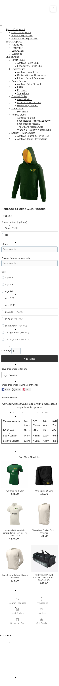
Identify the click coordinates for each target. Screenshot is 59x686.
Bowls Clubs (18, 60)
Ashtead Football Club (29, 102)
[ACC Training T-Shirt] (14, 474)
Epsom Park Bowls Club (27, 260)
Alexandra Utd (23, 451)
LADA (20, 382)
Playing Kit (16, 138)
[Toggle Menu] (1, 32)
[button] (11, 375)
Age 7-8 (9, 291)
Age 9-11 (9, 298)
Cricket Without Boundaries (31, 75)
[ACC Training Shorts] (44, 474)
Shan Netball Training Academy (34, 120)
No (6, 234)
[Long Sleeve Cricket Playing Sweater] (14, 558)
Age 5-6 (9, 284)
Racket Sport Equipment (24, 38)
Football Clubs (19, 96)
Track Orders (17, 613)
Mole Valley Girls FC (27, 105)
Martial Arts (17, 108)
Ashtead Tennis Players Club (28, 677)
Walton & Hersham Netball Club (34, 130)
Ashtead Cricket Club (28, 72)
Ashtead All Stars (26, 117)
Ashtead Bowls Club (25, 242)
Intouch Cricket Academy (30, 78)
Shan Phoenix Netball (26, 590)
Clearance (16, 53)
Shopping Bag (17, 623)
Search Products (17, 603)
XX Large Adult (17, 339)
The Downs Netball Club (30, 126)
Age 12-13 (10, 305)
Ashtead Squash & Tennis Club (29, 660)
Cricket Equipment (21, 32)
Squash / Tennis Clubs (20, 642)
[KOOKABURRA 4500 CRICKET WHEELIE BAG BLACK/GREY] (44, 558)
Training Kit (17, 47)
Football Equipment (22, 35)
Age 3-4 (9, 277)
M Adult (14, 318)
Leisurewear (17, 50)
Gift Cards (41, 623)
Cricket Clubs (18, 69)
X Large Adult (17, 332)
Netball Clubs (18, 114)
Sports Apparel (12, 121)
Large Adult (16, 325)
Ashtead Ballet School (26, 364)
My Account (42, 603)
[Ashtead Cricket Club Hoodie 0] (29, 174)
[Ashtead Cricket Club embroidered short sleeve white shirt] (14, 513)
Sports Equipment (15, 29)
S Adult (14, 312)
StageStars (21, 416)
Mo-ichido (22, 111)
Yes (11, 228)
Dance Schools (17, 347)
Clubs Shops (12, 57)
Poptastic (20, 399)
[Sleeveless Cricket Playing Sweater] (44, 513)
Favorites (41, 613)
